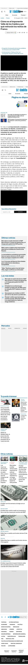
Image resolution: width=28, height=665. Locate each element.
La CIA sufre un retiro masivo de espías (24, 417)
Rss (2, 638)
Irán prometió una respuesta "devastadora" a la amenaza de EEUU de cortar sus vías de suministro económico (5, 414)
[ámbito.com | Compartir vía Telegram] (24, 32)
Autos (3, 636)
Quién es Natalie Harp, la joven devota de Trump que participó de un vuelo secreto (5, 437)
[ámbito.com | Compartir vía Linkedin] (22, 32)
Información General (19, 634)
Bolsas (9, 328)
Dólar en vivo (11, 8)
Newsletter (22, 617)
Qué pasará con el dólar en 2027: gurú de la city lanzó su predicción (15, 293)
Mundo (8, 18)
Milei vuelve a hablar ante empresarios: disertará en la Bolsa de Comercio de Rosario (13, 249)
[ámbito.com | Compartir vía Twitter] (21, 32)
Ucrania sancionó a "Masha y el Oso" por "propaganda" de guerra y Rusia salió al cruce (12, 52)
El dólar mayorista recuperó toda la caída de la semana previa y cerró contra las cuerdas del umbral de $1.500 (13, 564)
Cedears (25, 328)
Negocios (4, 629)
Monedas (3, 328)
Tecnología (21, 636)
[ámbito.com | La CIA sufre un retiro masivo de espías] (16, 417)
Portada (3, 622)
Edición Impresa (5, 634)
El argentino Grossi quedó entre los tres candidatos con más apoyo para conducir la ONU (14, 49)
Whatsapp (19, 617)
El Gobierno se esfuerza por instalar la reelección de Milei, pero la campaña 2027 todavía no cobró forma (15, 288)
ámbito (2, 18)
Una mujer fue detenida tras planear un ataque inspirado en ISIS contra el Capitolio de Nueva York (17, 116)
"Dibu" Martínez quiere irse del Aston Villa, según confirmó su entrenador (12, 269)
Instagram (8, 617)
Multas (3, 646)
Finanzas (23, 15)
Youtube (15, 617)
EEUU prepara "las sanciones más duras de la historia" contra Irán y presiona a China (17, 121)
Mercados (16, 627)
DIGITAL (6, 651)
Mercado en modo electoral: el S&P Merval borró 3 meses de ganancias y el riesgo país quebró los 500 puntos (13, 242)
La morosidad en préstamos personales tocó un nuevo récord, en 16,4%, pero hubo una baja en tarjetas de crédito (13, 256)
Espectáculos (12, 636)
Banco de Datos (5, 627)
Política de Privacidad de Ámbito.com (12, 641)
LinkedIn (11, 617)
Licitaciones (11, 646)
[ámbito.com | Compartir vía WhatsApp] (17, 32)
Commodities (17, 328)
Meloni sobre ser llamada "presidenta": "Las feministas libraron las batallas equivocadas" (24, 406)
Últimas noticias (14, 622)
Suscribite (20, 211)
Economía (14, 15)
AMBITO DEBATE (21, 651)
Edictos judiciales (16, 643)
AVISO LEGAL (4, 643)
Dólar (7, 15)
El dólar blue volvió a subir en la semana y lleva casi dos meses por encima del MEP (13, 511)
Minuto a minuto (13, 463)
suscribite (21, 11)
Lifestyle (19, 629)
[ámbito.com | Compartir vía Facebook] (19, 32)
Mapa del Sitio (10, 638)
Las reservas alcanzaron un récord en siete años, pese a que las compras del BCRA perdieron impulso (4, 473)
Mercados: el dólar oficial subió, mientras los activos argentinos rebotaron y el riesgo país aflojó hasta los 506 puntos (13, 473)
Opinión (11, 629)
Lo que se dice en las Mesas (22, 8)
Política (20, 624)
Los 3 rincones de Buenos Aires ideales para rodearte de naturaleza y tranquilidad (13, 262)
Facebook (5, 617)
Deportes (19, 631)
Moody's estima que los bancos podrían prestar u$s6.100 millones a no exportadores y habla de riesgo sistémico (15, 299)
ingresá (25, 11)
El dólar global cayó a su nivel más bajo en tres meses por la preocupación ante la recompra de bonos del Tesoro (23, 473)
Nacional (4, 631)
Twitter (2, 617)
